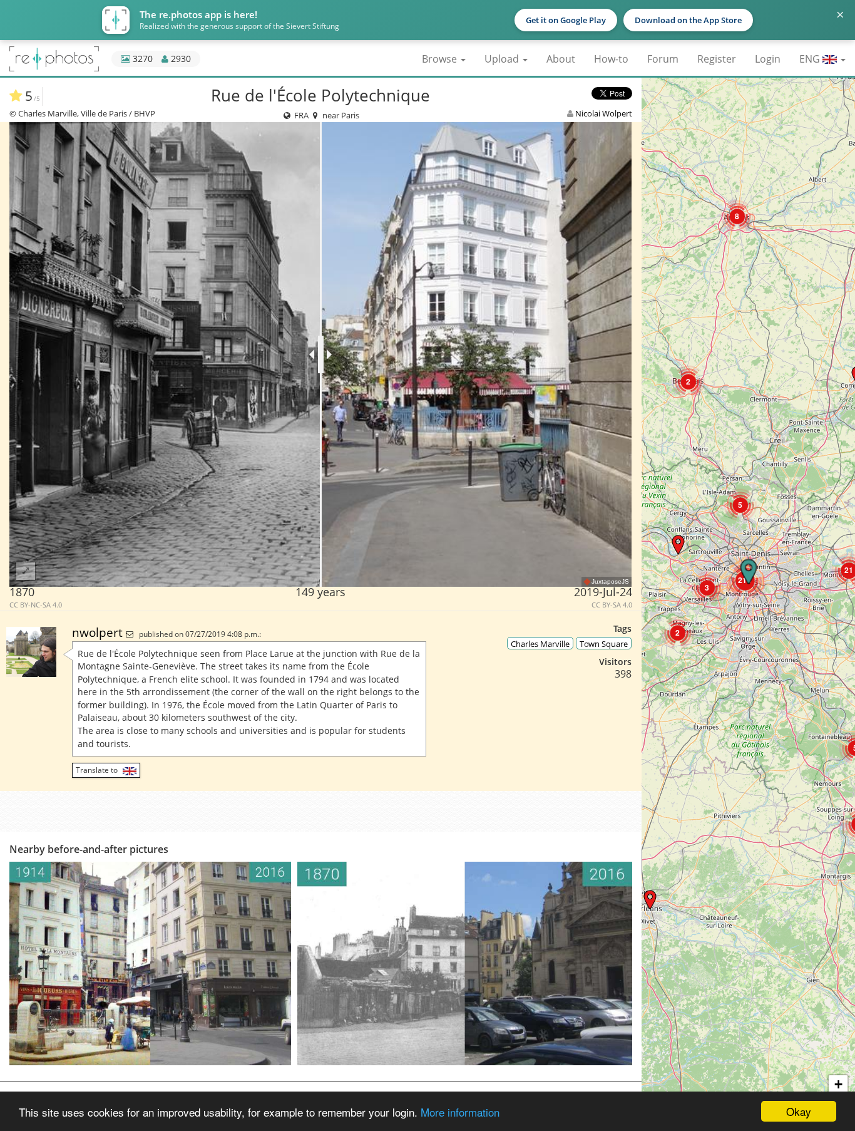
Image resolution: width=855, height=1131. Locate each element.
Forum (662, 59)
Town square (604, 643)
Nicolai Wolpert (603, 113)
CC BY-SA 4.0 (611, 605)
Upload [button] (502, 59)
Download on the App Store (688, 20)
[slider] (321, 354)
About (560, 59)
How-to (611, 59)
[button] (650, 899)
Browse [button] (440, 59)
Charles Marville (540, 643)
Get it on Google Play (566, 20)
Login (768, 59)
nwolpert (99, 632)
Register (716, 59)
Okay (798, 1111)
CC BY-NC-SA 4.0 (35, 605)
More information (460, 1112)
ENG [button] (810, 59)
